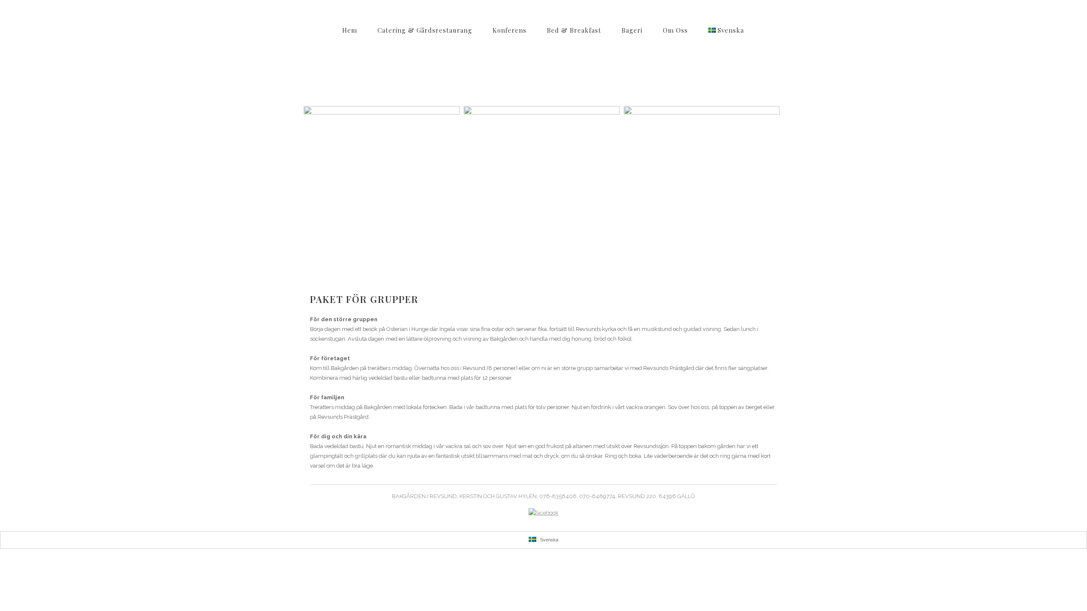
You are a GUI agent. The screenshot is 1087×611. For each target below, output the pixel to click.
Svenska (548, 539)
